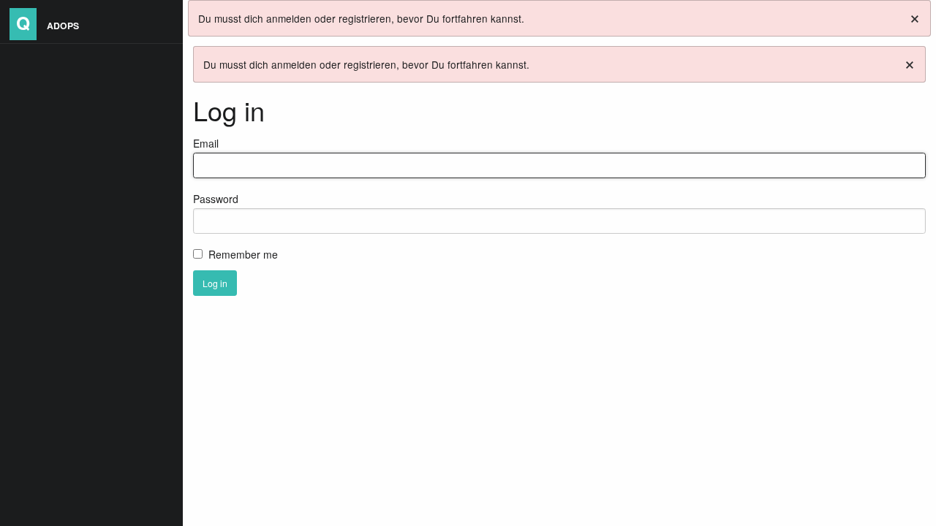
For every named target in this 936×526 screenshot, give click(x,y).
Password (215, 198)
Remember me (243, 254)
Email (206, 143)
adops (47, 22)
